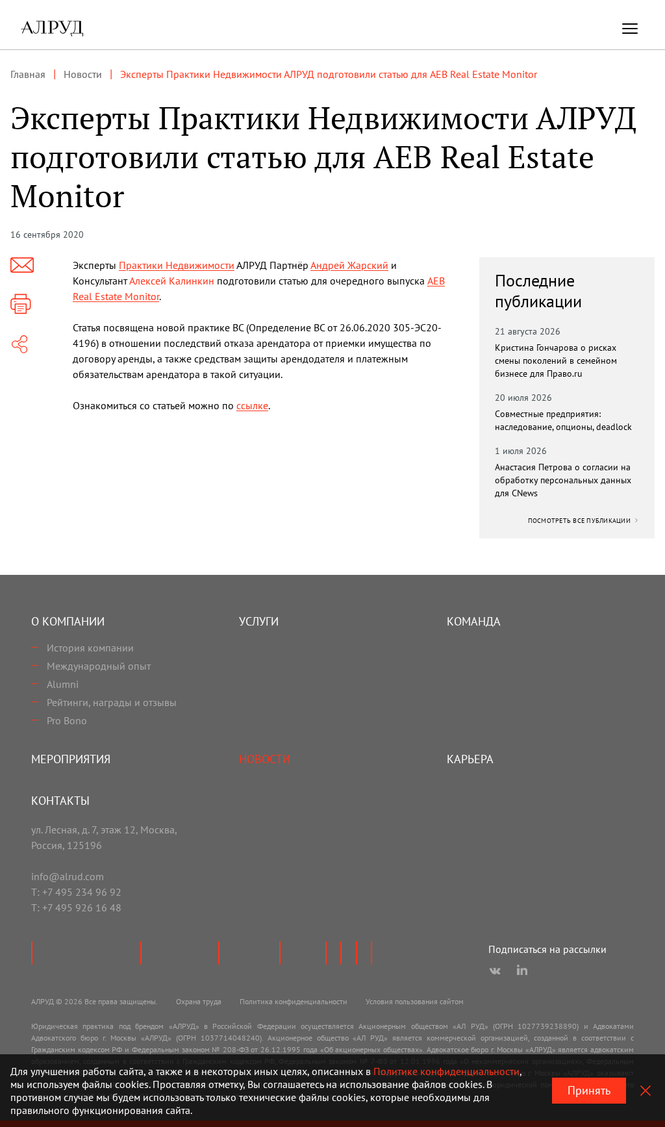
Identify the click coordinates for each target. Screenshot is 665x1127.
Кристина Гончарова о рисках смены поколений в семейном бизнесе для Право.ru (556, 360)
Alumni (63, 684)
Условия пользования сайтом (415, 1001)
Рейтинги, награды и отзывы (112, 702)
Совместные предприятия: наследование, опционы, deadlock (563, 420)
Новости (264, 759)
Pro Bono (67, 720)
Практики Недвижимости (176, 265)
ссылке (252, 405)
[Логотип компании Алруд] (52, 28)
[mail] (22, 265)
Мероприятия (70, 759)
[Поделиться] (19, 344)
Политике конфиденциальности (446, 1071)
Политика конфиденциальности (293, 1001)
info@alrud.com (67, 876)
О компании (68, 621)
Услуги (259, 621)
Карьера (470, 759)
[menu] (630, 28)
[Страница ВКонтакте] (494, 971)
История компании (90, 647)
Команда (474, 621)
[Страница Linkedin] (522, 971)
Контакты (60, 800)
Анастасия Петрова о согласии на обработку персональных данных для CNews (563, 480)
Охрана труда (198, 1001)
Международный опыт (99, 666)
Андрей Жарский (349, 265)
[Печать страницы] (20, 304)
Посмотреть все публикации (580, 520)
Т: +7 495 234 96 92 (76, 891)
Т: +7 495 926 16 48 (76, 907)
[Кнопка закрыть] (645, 1091)
